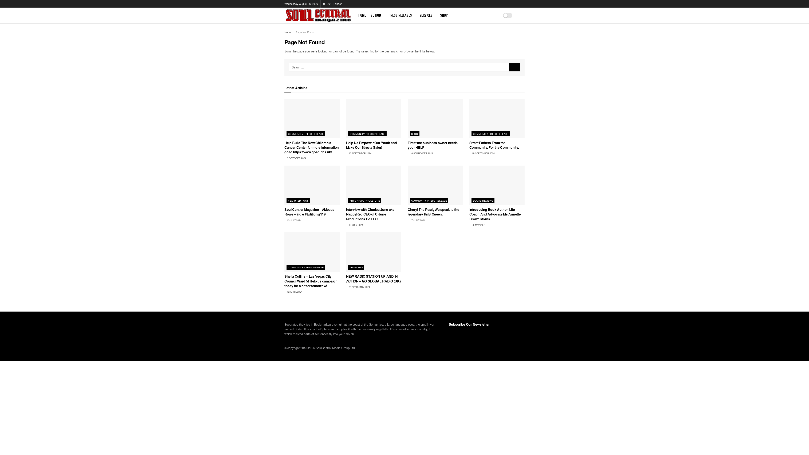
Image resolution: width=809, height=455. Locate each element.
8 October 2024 (296, 158)
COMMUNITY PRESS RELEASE (306, 133)
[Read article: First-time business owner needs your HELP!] (435, 118)
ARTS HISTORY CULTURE (365, 200)
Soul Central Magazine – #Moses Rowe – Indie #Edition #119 (309, 212)
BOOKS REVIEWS (483, 200)
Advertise (356, 267)
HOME (362, 15)
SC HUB (376, 15)
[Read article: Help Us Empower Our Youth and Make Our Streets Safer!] (374, 118)
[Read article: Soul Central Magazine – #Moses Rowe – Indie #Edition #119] (312, 185)
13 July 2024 (293, 220)
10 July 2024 (355, 224)
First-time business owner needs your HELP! (433, 145)
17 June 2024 (417, 220)
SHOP (444, 15)
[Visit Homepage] (318, 15)
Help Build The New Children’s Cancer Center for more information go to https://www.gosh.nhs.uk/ (311, 147)
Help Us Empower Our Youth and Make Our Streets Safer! (371, 145)
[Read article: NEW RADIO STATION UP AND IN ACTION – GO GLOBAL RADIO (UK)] (374, 252)
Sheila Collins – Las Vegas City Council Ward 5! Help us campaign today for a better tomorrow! (311, 281)
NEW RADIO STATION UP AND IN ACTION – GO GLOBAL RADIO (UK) (373, 278)
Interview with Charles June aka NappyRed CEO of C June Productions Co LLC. (370, 214)
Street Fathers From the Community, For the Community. (494, 145)
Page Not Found (305, 32)
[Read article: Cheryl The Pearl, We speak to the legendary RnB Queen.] (435, 185)
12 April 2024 (294, 291)
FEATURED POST (298, 200)
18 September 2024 (359, 153)
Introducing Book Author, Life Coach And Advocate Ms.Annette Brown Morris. (495, 214)
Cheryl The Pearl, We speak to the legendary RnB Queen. (433, 212)
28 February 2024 (359, 287)
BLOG (414, 133)
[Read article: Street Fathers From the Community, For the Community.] (497, 118)
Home (287, 32)
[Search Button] (523, 15)
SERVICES (426, 15)
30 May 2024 (478, 224)
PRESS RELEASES (400, 15)
